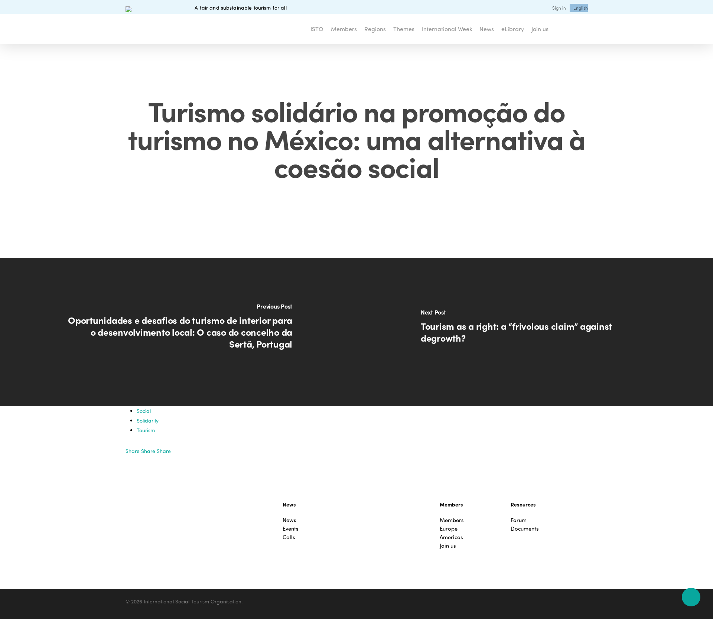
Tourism (146, 430)
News (289, 520)
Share (133, 451)
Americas (451, 537)
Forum (519, 520)
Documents (525, 528)
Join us (448, 545)
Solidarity (148, 420)
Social (144, 410)
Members (452, 520)
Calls (289, 537)
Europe (449, 528)
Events (291, 528)
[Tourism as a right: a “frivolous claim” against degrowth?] (534, 332)
